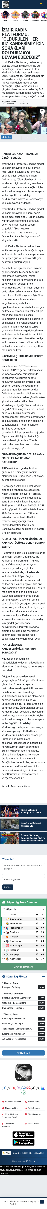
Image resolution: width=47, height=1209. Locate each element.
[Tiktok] (33, 1088)
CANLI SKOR (23, 1052)
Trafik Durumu (34, 1108)
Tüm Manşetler (34, 1114)
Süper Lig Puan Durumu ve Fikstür (10, 1115)
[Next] (43, 1088)
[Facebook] (4, 1088)
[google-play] (23, 1142)
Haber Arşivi (33, 1124)
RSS (7, 1153)
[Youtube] (28, 1088)
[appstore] (23, 1135)
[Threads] (38, 1088)
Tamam (4, 1173)
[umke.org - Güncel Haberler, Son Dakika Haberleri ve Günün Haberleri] (5, 4)
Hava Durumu (34, 1102)
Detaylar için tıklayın (23, 967)
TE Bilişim (30, 1161)
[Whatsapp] (23, 1092)
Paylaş (8, 137)
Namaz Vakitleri (12, 1108)
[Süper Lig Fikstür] (43, 976)
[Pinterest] (14, 1088)
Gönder (7, 887)
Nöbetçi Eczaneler (13, 1102)
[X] (9, 1088)
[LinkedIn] (23, 1088)
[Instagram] (19, 1088)
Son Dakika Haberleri (8, 1125)
